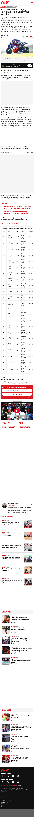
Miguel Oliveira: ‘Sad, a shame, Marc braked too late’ (12, 569)
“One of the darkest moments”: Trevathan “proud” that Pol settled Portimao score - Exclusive (17, 208)
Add (30, 66)
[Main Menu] (32, 2)
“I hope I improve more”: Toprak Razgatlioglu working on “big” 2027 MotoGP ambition (21, 727)
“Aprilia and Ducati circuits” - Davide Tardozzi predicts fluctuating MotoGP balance (21, 660)
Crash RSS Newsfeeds (6, 800)
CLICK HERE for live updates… (11, 223)
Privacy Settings (5, 803)
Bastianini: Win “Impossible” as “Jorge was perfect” (10, 523)
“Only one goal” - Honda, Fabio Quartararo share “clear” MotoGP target (20, 738)
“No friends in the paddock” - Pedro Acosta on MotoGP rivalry (20, 628)
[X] (8, 776)
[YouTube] (13, 776)
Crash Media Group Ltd (10, 785)
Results (14, 6)
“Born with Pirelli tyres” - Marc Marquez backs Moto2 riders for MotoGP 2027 (19, 758)
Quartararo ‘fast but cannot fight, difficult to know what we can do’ (11, 558)
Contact (3, 799)
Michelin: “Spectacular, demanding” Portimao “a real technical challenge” (15, 213)
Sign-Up (3, 806)
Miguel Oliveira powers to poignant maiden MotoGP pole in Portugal (25, 426)
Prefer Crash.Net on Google (13, 65)
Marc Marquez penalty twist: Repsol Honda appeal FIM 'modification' (11, 546)
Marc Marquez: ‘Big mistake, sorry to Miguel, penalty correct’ (12, 581)
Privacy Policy (29, 397)
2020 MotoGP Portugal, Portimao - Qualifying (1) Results (8, 426)
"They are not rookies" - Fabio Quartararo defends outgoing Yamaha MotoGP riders (21, 640)
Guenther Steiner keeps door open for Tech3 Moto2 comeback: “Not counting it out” (21, 650)
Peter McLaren (4, 35)
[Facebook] (3, 776)
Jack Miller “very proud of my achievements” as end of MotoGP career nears (20, 748)
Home (2, 6)
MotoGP (8, 6)
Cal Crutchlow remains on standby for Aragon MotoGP (21, 716)
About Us (3, 798)
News (8, 520)
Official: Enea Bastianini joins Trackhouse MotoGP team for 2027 (20, 618)
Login (2, 805)
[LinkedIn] (18, 776)
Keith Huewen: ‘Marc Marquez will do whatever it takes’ (12, 534)
